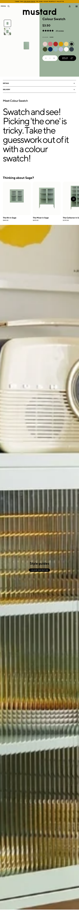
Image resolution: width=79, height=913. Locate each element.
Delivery (6, 89)
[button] (48, 31)
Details (6, 83)
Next (73, 199)
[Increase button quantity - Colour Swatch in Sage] (54, 58)
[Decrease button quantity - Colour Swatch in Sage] (45, 58)
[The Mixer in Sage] (47, 198)
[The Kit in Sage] (17, 198)
